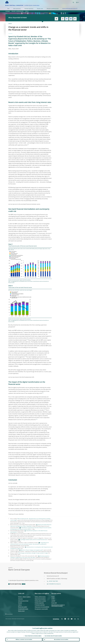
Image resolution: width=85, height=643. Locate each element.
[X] (62, 618)
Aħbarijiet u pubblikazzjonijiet (53, 8)
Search (73, 2)
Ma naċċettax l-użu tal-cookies (61, 639)
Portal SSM (54, 602)
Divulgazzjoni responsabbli (41, 609)
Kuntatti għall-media (23, 609)
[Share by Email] (75, 18)
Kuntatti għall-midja (15, 584)
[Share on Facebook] (67, 18)
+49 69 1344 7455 (53, 581)
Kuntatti (20, 602)
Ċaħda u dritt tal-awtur (40, 596)
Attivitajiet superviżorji (28, 8)
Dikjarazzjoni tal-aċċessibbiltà (42, 607)
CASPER (53, 600)
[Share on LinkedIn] (71, 18)
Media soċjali (21, 611)
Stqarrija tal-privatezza (40, 598)
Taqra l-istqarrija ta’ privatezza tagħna (33, 635)
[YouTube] (71, 618)
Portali (53, 596)
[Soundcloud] (74, 618)
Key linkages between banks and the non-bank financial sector (33, 539)
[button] (75, 2)
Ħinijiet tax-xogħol (22, 607)
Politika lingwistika (39, 602)
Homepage (7, 11)
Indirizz (20, 604)
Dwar (8, 8)
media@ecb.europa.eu (55, 584)
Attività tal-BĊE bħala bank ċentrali (69, 8)
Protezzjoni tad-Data (40, 604)
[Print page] (56, 18)
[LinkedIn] (65, 618)
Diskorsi (26, 11)
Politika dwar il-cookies (40, 600)
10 (36, 419)
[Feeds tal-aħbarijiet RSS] (78, 618)
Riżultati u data (40, 8)
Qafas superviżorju (17, 8)
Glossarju (20, 598)
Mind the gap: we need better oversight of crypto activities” (31, 553)
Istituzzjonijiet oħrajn (23, 600)
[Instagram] (68, 618)
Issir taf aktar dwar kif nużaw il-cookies (53, 635)
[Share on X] (62, 18)
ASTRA (52, 598)
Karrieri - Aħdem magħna (24, 596)
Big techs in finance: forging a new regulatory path (32, 550)
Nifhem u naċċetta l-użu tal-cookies (24, 639)
